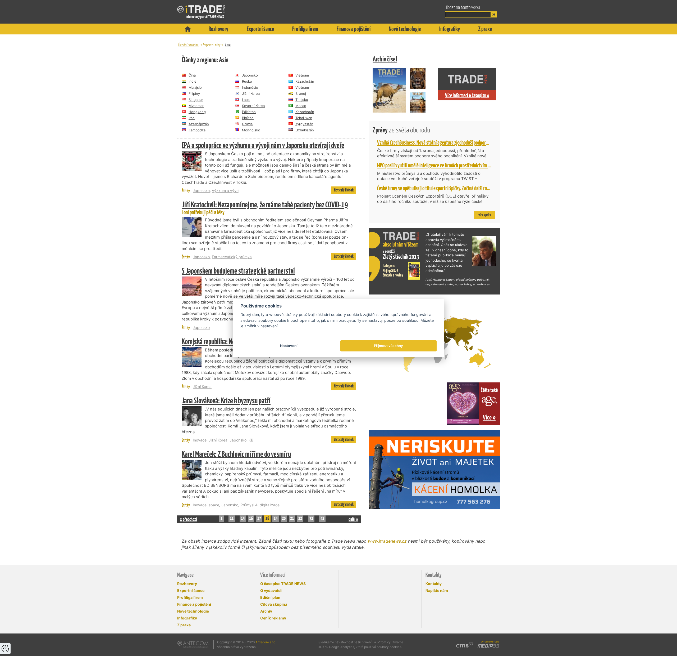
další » (353, 519)
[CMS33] (464, 645)
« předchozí (188, 519)
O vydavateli (271, 590)
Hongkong (197, 112)
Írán (192, 118)
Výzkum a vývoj (225, 190)
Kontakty (434, 583)
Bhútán (248, 118)
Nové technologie (405, 29)
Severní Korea (253, 106)
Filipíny (194, 93)
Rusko (247, 81)
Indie (192, 81)
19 (275, 518)
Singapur (196, 99)
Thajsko (301, 99)
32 (311, 518)
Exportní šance (260, 29)
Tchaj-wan (303, 118)
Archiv (266, 611)
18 (267, 518)
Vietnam (302, 75)
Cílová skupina (273, 604)
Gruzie (247, 124)
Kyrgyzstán (304, 124)
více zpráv (484, 215)
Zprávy (401, 130)
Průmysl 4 (249, 505)
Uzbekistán (304, 130)
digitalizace (270, 505)
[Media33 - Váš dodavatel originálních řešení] (488, 646)
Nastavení (288, 345)
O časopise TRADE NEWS (283, 583)
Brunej (300, 93)
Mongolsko (251, 130)
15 (243, 518)
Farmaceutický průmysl (232, 257)
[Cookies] (5, 648)
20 (284, 518)
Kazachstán (304, 81)
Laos (246, 99)
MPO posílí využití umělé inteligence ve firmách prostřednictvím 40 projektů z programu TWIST (459, 165)
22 (300, 518)
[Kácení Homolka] (434, 469)
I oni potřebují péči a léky (265, 208)
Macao (300, 106)
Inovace (200, 440)
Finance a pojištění (353, 29)
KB (251, 440)
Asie (228, 44)
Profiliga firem (305, 29)
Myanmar (196, 106)
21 (292, 518)
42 (322, 518)
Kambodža (197, 130)
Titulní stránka (187, 29)
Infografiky (449, 29)
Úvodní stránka (188, 44)
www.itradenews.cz (387, 541)
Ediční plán (270, 597)
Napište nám (437, 590)
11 (232, 518)
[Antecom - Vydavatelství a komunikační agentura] (193, 644)
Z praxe (485, 29)
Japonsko (250, 75)
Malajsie (195, 87)
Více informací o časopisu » (467, 95)
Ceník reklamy (273, 618)
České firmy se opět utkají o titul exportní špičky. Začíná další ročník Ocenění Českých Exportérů (459, 188)
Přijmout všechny (388, 345)
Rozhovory (218, 29)
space (214, 505)
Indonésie (250, 87)
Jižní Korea (251, 93)
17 (259, 518)
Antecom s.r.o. (265, 642)
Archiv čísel (385, 59)
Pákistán (249, 112)
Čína (192, 75)
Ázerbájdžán (199, 124)
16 (251, 518)
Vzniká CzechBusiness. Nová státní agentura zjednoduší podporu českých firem (445, 142)
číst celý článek (344, 190)
